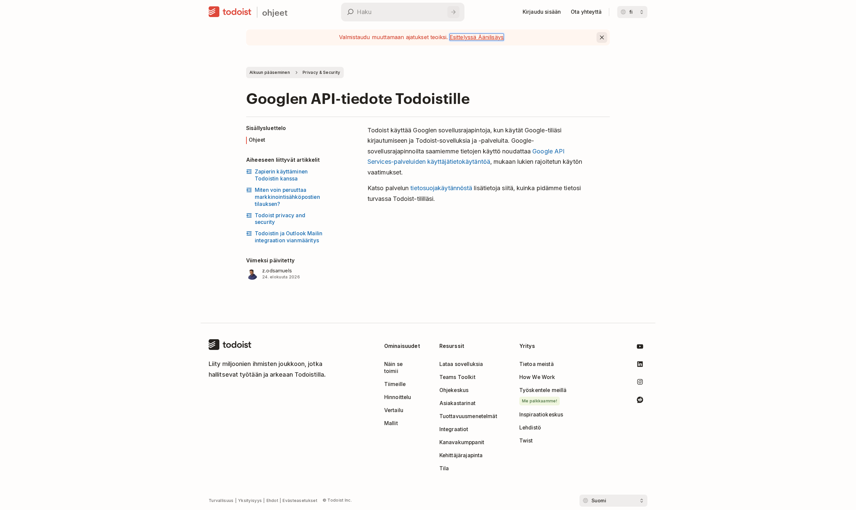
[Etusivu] (230, 12)
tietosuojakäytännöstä (441, 188)
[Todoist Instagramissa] (640, 383)
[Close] (602, 37)
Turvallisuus (221, 500)
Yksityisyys (250, 500)
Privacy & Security (321, 72)
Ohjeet (257, 140)
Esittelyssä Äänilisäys (477, 37)
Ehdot (272, 500)
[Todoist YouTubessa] (640, 347)
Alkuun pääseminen (269, 72)
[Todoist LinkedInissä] (640, 365)
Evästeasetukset (300, 500)
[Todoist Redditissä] (640, 400)
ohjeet (275, 12)
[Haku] (453, 12)
